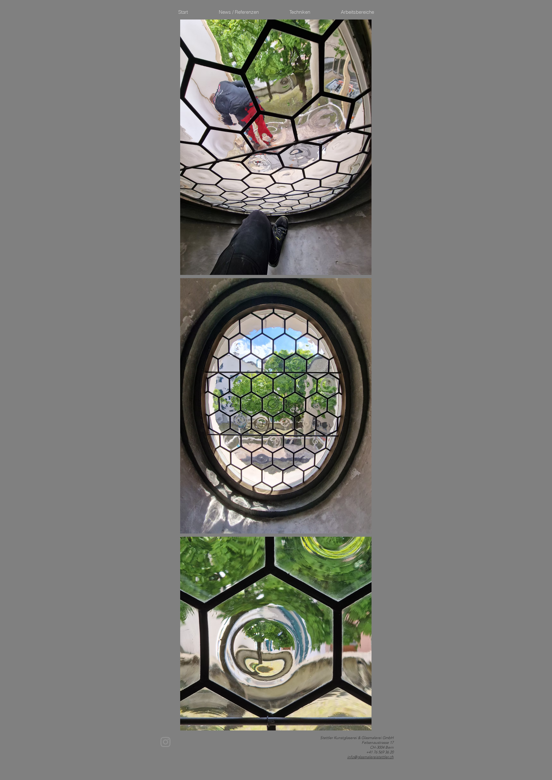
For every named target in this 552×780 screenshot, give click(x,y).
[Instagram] (165, 742)
